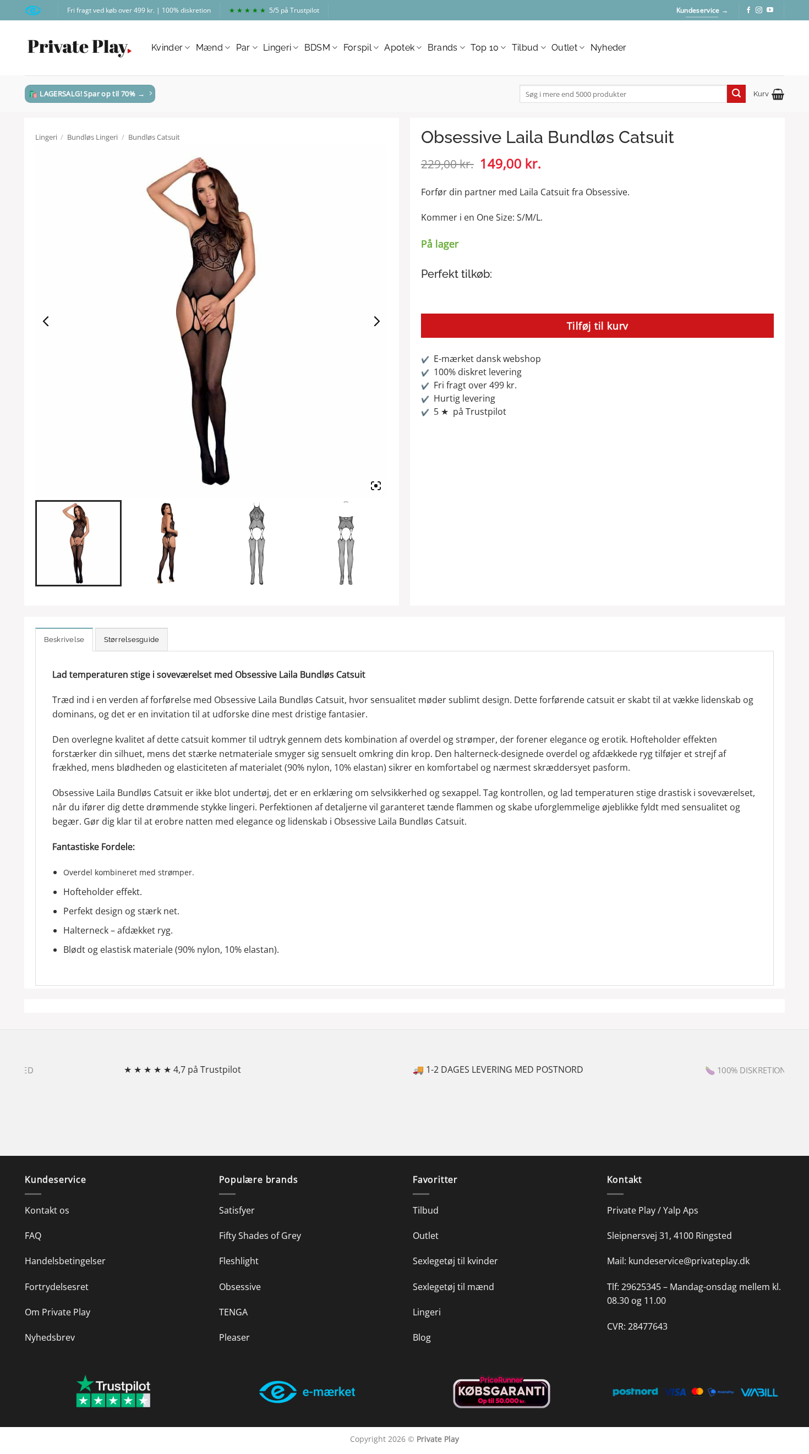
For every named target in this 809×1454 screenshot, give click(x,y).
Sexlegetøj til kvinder (455, 1261)
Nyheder (609, 47)
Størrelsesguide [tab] (132, 639)
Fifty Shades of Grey (260, 1236)
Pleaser (234, 1337)
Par (243, 47)
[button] (768, 94)
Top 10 (485, 47)
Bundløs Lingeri (92, 137)
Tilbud (525, 47)
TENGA (233, 1312)
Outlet (564, 47)
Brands (443, 47)
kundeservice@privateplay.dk (689, 1261)
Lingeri (277, 47)
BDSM (317, 47)
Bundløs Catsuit (154, 137)
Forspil (357, 47)
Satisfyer (237, 1210)
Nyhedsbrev (50, 1337)
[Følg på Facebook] (748, 10)
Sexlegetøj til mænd (453, 1287)
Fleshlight (239, 1261)
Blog (422, 1337)
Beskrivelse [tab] (64, 639)
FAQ (33, 1236)
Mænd (209, 47)
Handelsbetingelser (65, 1261)
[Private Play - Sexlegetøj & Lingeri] (80, 48)
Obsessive (240, 1287)
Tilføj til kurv (597, 325)
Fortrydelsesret (57, 1287)
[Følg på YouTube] (770, 10)
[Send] (736, 94)
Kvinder (167, 47)
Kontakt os (47, 1210)
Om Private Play (57, 1312)
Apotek (399, 47)
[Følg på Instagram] (759, 10)
